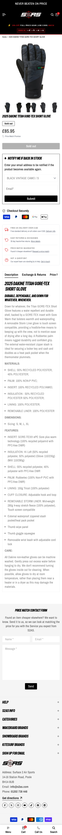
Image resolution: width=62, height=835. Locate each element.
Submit (31, 199)
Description (11, 274)
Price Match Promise (13, 136)
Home (4, 37)
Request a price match (40, 251)
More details (35, 241)
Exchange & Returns (34, 274)
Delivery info (50, 231)
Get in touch (45, 261)
